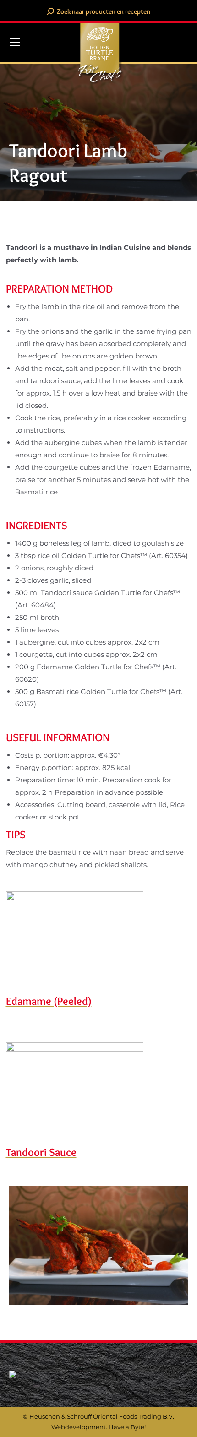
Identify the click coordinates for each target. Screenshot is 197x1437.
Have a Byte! (127, 1427)
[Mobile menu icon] (14, 42)
